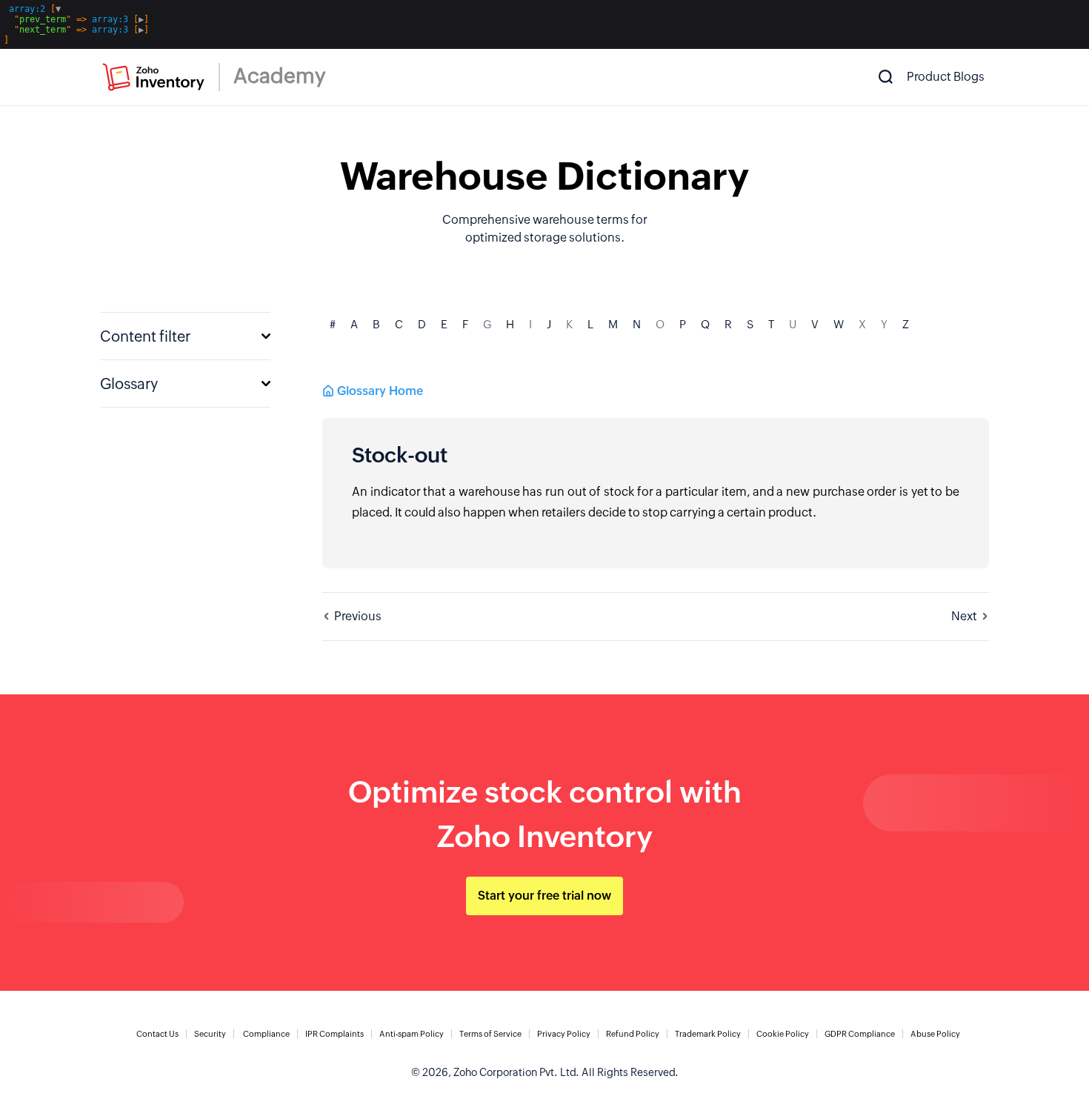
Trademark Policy (708, 1033)
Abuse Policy (935, 1033)
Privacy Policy (563, 1033)
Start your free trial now (544, 896)
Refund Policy (632, 1033)
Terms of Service (490, 1033)
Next (964, 616)
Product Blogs (946, 77)
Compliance (266, 1033)
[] (76, 24)
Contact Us (157, 1033)
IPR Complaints (334, 1033)
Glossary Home (380, 391)
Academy (279, 75)
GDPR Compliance (860, 1033)
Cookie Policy (782, 1033)
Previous (358, 616)
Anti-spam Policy (411, 1033)
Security (210, 1033)
